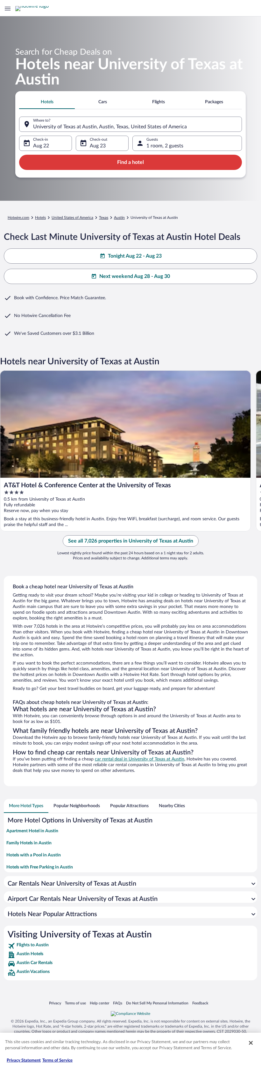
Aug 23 (98, 145)
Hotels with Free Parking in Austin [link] (39, 867)
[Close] (251, 1043)
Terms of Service (57, 1060)
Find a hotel (130, 162)
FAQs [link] (117, 1003)
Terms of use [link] (75, 1003)
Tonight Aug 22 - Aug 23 (135, 256)
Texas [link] (103, 217)
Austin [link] (119, 217)
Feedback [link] (200, 1003)
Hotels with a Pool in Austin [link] (33, 855)
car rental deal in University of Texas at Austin (139, 759)
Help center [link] (99, 1003)
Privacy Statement (24, 1060)
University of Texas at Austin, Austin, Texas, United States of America (110, 126)
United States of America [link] (72, 217)
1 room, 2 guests (164, 145)
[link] (130, 946)
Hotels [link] (40, 217)
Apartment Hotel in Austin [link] (32, 831)
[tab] (47, 102)
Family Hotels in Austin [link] (29, 843)
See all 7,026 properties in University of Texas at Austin (130, 541)
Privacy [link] (55, 1003)
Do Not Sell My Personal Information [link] (157, 1003)
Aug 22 (41, 145)
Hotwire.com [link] (18, 217)
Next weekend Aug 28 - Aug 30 (134, 276)
